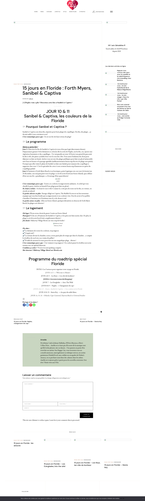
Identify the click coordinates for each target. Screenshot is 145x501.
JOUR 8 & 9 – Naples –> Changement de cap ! (58, 285)
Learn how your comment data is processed (64, 420)
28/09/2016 (27, 84)
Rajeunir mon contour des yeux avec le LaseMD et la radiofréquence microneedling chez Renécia (124, 75)
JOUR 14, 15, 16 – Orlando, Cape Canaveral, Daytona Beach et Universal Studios (58, 295)
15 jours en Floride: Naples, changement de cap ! (23, 322)
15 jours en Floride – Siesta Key (91, 321)
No (123, 498)
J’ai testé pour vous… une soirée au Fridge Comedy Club (123, 117)
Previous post (18, 319)
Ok (121, 498)
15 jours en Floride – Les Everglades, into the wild (54, 465)
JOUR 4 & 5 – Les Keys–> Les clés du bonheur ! (58, 276)
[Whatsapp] (34, 304)
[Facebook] (24, 304)
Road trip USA (18, 84)
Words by (28, 98)
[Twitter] (27, 304)
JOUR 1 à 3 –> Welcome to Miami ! (57, 272)
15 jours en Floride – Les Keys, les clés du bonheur (87, 463)
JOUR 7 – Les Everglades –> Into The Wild (58, 282)
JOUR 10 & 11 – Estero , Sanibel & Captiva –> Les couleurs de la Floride (57, 289)
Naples (28, 102)
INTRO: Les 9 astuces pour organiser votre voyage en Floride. (58, 269)
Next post (83, 319)
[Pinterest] (30, 304)
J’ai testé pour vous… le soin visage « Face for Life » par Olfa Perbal (123, 97)
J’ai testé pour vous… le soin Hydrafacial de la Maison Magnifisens (124, 87)
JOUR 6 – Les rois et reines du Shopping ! (57, 279)
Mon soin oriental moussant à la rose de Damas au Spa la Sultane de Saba (124, 107)
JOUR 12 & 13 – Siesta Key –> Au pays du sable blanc (58, 292)
